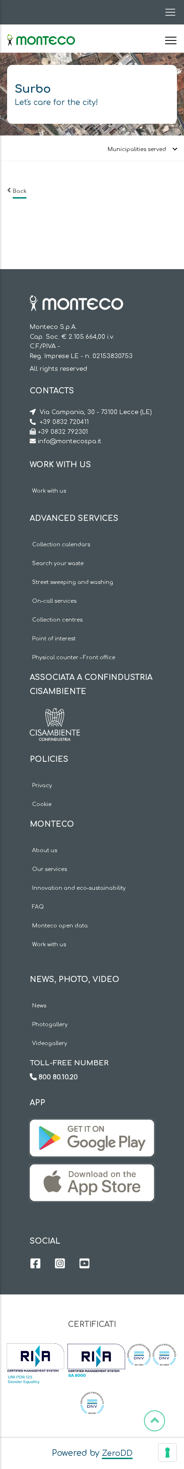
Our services (49, 869)
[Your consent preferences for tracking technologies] (167, 1452)
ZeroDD (117, 1453)
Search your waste (58, 563)
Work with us (49, 491)
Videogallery (49, 1043)
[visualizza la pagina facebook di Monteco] (35, 1264)
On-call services (54, 601)
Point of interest (53, 639)
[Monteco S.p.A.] (41, 32)
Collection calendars (61, 545)
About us (44, 850)
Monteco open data (60, 926)
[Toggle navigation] (167, 12)
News (39, 1006)
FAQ (38, 907)
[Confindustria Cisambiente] (55, 715)
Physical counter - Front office (73, 658)
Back (19, 191)
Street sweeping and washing (72, 582)
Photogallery (49, 1025)
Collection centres (57, 620)
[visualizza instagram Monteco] (60, 1264)
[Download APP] (92, 1126)
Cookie (41, 804)
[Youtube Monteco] (84, 1264)
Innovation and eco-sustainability (78, 888)
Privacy (42, 785)
